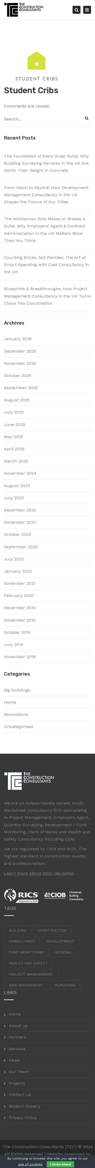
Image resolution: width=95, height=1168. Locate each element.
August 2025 (17, 399)
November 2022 (20, 522)
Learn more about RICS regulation (39, 873)
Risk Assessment (26, 985)
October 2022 (17, 534)
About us (18, 1025)
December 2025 (20, 351)
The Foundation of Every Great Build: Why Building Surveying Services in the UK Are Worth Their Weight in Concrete (46, 163)
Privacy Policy (22, 1117)
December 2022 (20, 510)
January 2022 (18, 571)
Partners (17, 1037)
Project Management (31, 974)
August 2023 (17, 485)
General (63, 952)
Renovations (16, 714)
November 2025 (20, 363)
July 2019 (13, 644)
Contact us (20, 1094)
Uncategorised (18, 726)
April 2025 (14, 448)
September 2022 (21, 546)
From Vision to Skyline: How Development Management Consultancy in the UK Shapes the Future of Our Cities (46, 194)
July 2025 (14, 412)
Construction (52, 930)
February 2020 (19, 595)
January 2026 (18, 338)
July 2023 (14, 497)
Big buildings (17, 690)
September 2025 (21, 387)
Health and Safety (28, 963)
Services (17, 1048)
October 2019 (17, 632)
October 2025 (17, 375)
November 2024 (20, 473)
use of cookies (30, 1164)
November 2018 (20, 656)
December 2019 (20, 607)
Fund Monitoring (26, 952)
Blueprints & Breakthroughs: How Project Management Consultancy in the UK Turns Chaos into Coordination (47, 296)
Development (60, 941)
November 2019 (20, 620)
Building (17, 930)
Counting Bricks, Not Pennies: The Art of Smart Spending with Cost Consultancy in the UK (46, 264)
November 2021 (20, 583)
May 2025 (13, 436)
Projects (17, 1083)
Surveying (65, 985)
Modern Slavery (24, 1106)
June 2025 (14, 424)
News (14, 1060)
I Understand (60, 1164)
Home (10, 702)
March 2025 (16, 461)
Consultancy (22, 941)
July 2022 (14, 558)
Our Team (19, 1071)
